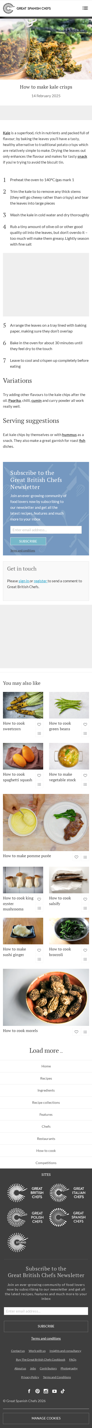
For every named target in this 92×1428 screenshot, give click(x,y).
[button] (85, 8)
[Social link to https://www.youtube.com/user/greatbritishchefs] (54, 1391)
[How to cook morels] (46, 997)
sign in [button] (24, 581)
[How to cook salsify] (69, 880)
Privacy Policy (30, 1377)
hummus (69, 434)
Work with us (37, 1351)
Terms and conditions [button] (22, 550)
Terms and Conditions (57, 1377)
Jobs (33, 1368)
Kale (6, 133)
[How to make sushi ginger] (23, 931)
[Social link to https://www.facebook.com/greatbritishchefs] (29, 1391)
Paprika (14, 400)
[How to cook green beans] (69, 705)
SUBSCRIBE (28, 541)
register (41, 581)
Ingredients (46, 1090)
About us (20, 1368)
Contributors (48, 1368)
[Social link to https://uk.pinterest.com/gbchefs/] (37, 1391)
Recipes (46, 1078)
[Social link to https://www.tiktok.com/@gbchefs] (63, 1391)
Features (46, 1114)
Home (46, 1066)
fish (82, 440)
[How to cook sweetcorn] (23, 705)
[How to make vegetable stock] (69, 756)
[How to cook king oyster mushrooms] (23, 880)
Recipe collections (46, 1102)
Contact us (18, 1351)
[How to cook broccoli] (69, 931)
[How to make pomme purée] (46, 822)
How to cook (46, 1150)
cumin (36, 400)
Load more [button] (44, 1050)
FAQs (72, 1359)
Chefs (46, 1126)
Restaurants (46, 1138)
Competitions (46, 1163)
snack (82, 156)
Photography (69, 1368)
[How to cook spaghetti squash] (23, 756)
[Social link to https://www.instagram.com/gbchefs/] (46, 1391)
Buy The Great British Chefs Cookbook (40, 1359)
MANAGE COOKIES (46, 1418)
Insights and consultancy (65, 1351)
